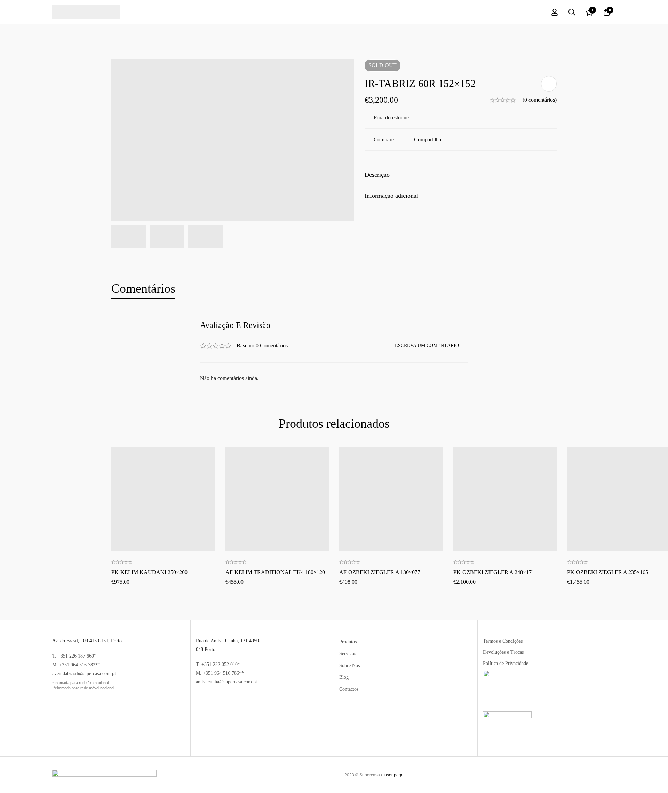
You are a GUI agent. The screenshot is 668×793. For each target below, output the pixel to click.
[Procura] (572, 12)
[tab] (143, 289)
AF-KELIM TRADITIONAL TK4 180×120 (275, 572)
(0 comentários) (540, 100)
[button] (163, 475)
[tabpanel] (334, 352)
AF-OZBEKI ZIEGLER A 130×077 (379, 572)
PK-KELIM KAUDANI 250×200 (149, 572)
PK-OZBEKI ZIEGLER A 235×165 (607, 572)
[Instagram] (609, 774)
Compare (384, 139)
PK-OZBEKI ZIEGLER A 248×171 (493, 572)
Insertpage (393, 774)
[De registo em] (554, 12)
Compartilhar (428, 139)
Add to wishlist (549, 84)
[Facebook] (595, 774)
